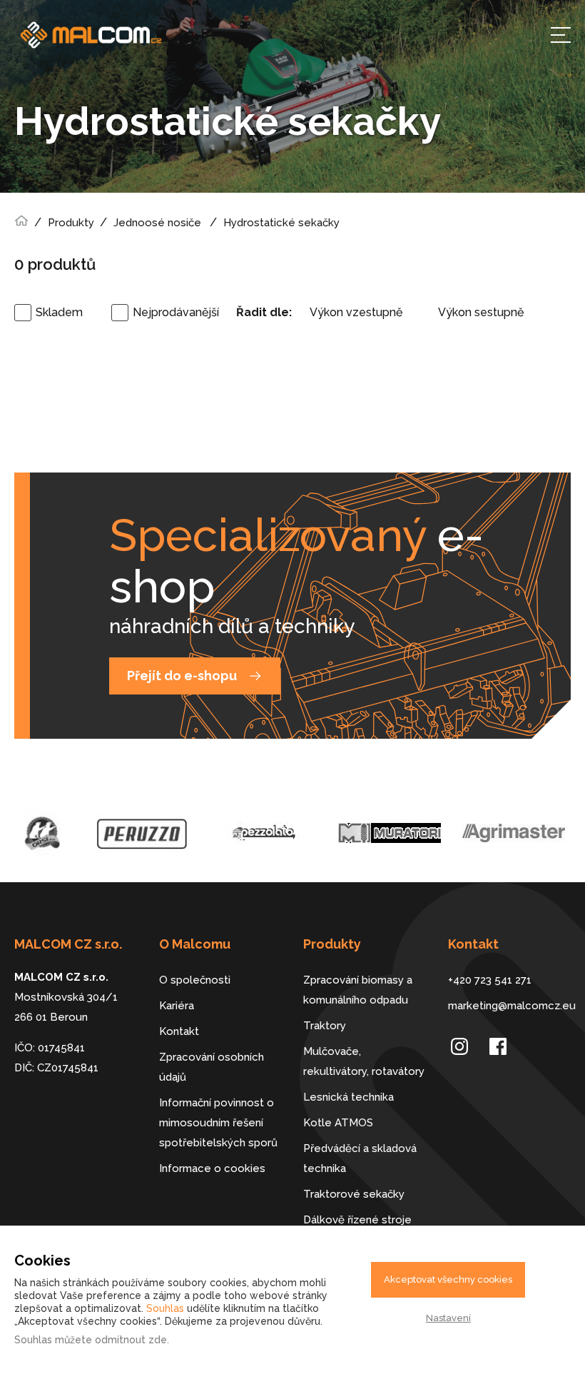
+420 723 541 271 (489, 980)
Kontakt (179, 1031)
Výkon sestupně (481, 312)
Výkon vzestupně (356, 312)
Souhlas (165, 1308)
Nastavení (448, 1318)
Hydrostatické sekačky (281, 222)
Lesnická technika (348, 1097)
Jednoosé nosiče (157, 222)
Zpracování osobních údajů (211, 1067)
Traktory (324, 1025)
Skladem (59, 312)
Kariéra (176, 1005)
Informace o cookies (212, 1168)
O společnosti (194, 980)
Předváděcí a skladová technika (360, 1158)
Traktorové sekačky (354, 1194)
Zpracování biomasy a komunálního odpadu (357, 990)
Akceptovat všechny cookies (448, 1279)
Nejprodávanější (176, 312)
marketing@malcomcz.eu (509, 1005)
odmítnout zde (131, 1339)
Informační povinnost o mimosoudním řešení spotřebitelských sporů (218, 1122)
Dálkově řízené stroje (357, 1219)
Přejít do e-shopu (182, 675)
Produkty (71, 222)
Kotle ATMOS (338, 1122)
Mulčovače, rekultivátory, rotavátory (363, 1061)
